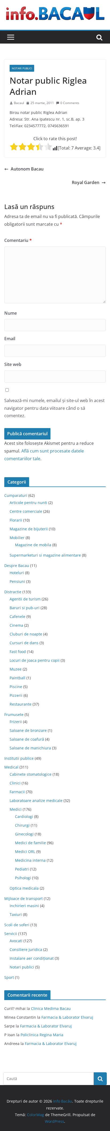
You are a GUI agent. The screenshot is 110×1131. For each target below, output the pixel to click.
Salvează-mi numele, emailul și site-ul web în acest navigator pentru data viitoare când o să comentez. (54, 408)
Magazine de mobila (33, 544)
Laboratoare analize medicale (36, 800)
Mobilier (17, 537)
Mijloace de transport (23, 898)
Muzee (16, 669)
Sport (9, 977)
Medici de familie (30, 842)
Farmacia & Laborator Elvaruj (67, 1017)
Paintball (17, 677)
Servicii (10, 933)
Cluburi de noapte (26, 634)
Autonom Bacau (27, 169)
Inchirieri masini (24, 905)
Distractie (12, 591)
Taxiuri (16, 914)
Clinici (15, 783)
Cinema (16, 625)
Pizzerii (16, 695)
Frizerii (16, 721)
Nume (10, 313)
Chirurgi (22, 825)
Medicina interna (30, 860)
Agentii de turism (25, 598)
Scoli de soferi (16, 924)
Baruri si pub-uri (25, 607)
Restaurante (21, 704)
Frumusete (13, 714)
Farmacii (17, 791)
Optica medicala (24, 888)
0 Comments (69, 103)
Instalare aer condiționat (32, 958)
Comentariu (18, 240)
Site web (12, 364)
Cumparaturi (15, 495)
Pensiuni (17, 581)
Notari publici (22, 68)
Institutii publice (19, 758)
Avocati (16, 940)
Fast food (18, 651)
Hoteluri (17, 572)
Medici (16, 809)
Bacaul (19, 103)
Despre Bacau (16, 565)
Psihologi (23, 877)
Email (9, 339)
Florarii (16, 520)
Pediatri (22, 869)
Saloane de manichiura (30, 747)
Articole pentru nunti (28, 502)
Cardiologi (24, 816)
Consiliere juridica (26, 949)
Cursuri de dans (24, 642)
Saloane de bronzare (28, 730)
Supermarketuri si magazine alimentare (45, 555)
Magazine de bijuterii (29, 528)
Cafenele (17, 616)
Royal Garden (85, 182)
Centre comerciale (26, 511)
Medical (11, 767)
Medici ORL (25, 851)
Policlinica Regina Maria (42, 1034)
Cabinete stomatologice (31, 774)
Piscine (16, 686)
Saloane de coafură (27, 739)
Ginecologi (24, 833)
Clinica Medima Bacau (51, 1008)
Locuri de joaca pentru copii (35, 660)
